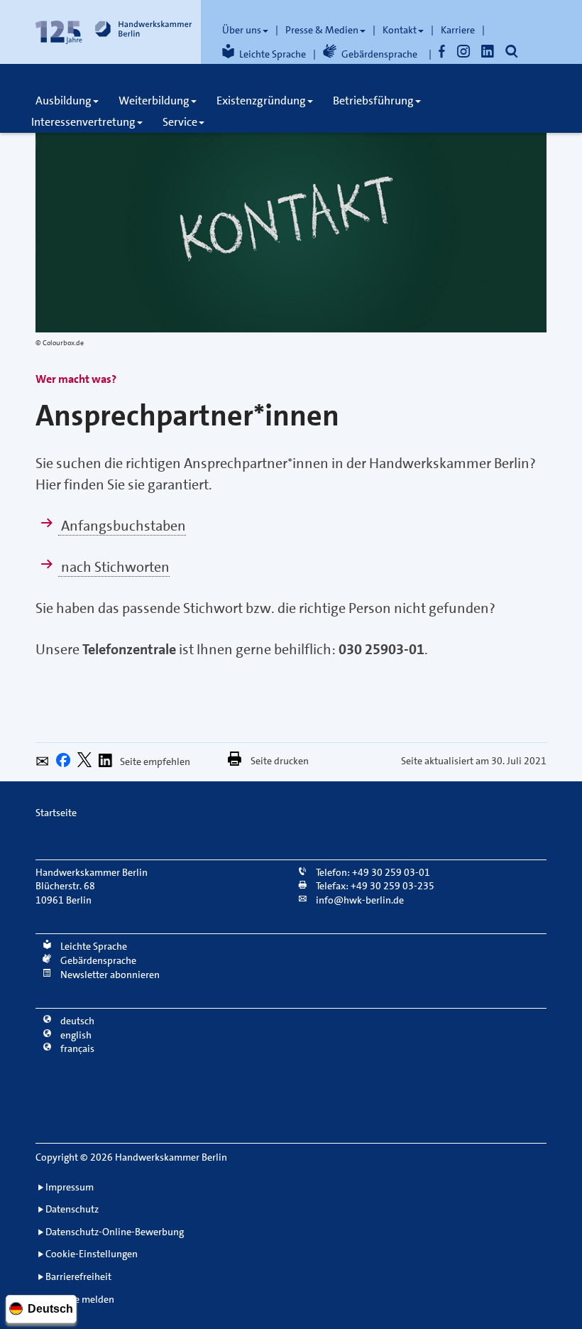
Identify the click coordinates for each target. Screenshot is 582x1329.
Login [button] (264, 78)
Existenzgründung (261, 100)
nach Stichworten (114, 567)
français (76, 1048)
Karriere (458, 29)
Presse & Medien (321, 29)
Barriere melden (79, 1299)
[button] (45, 763)
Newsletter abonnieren (109, 974)
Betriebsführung (373, 100)
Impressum (69, 1187)
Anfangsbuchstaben (122, 525)
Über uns (241, 29)
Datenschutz (72, 1209)
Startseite (56, 812)
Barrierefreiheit (78, 1276)
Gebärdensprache (379, 54)
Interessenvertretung (83, 121)
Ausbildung (63, 100)
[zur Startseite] (113, 32)
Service (180, 121)
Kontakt (400, 29)
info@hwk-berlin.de (359, 900)
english (75, 1035)
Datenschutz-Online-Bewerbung (114, 1231)
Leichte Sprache (272, 54)
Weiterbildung (154, 100)
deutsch (76, 1020)
